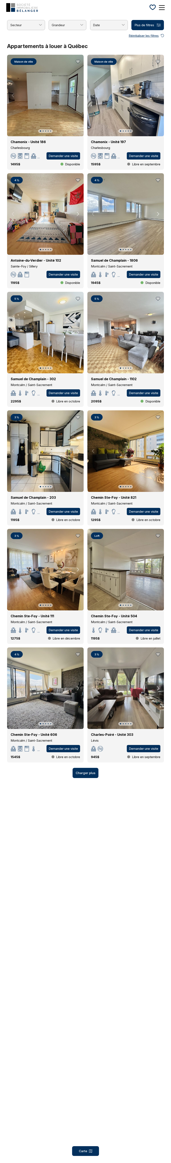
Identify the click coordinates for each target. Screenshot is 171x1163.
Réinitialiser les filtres (144, 36)
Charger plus (85, 773)
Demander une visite (63, 156)
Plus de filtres (144, 25)
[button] (40, 131)
